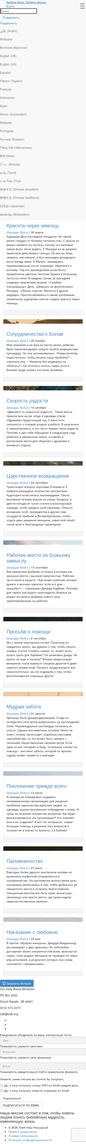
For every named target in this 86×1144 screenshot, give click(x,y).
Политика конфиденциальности (30, 1140)
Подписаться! (12, 1098)
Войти (10, 6)
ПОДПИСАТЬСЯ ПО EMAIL (21, 1105)
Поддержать (11, 17)
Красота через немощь (32, 225)
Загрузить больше (18, 983)
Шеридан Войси (17, 232)
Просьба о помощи (28, 631)
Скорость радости (27, 400)
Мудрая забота (23, 706)
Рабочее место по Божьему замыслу (38, 557)
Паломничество (24, 860)
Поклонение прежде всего (36, 785)
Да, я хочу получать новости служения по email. (37, 1090)
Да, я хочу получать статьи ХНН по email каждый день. (41, 1085)
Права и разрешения (22, 1131)
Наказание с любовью (32, 931)
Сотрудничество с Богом (34, 333)
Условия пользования (23, 1136)
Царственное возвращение (37, 475)
